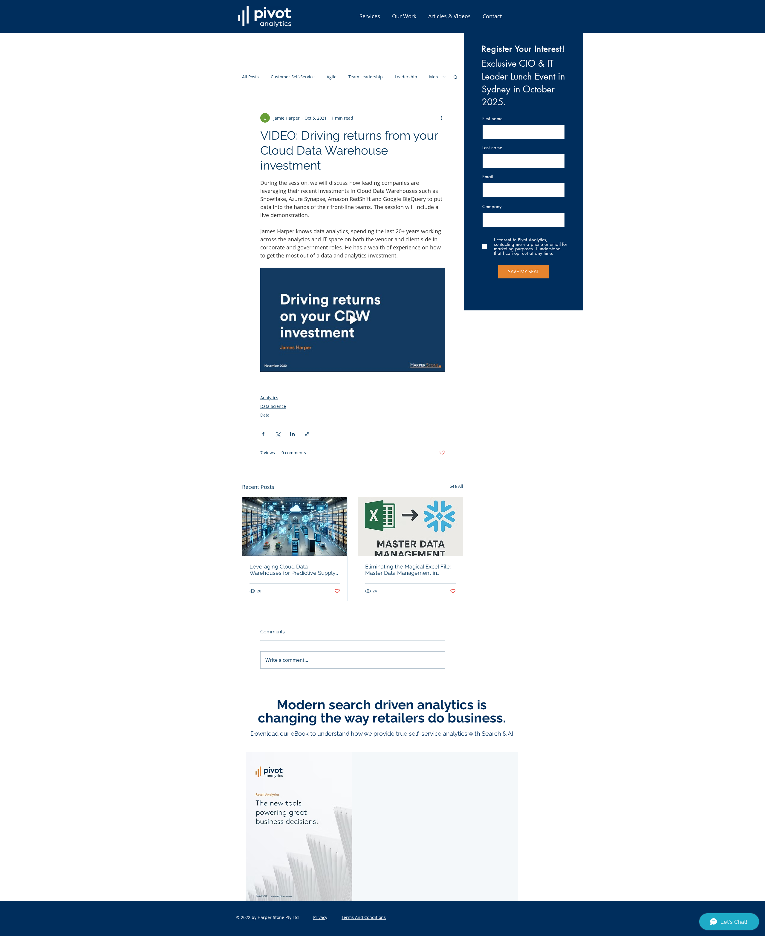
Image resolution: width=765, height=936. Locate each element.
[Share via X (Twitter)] (278, 434)
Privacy (320, 917)
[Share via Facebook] (263, 434)
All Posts (250, 77)
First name (492, 118)
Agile (331, 77)
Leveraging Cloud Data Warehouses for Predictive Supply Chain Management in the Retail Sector (293, 569)
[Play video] (352, 320)
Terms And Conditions (364, 917)
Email (487, 176)
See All (456, 486)
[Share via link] (307, 434)
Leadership (406, 77)
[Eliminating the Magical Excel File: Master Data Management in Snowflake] (410, 526)
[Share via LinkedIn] (292, 434)
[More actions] (441, 117)
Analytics (269, 397)
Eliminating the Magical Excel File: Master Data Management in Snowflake (408, 569)
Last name (492, 147)
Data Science (273, 406)
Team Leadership (365, 77)
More (434, 77)
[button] (370, 16)
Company (491, 206)
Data (265, 415)
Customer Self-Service (293, 77)
